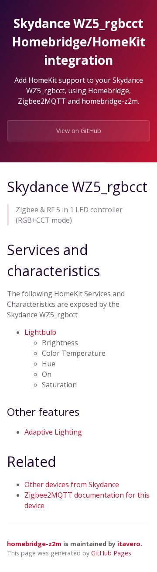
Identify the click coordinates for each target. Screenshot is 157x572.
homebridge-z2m (34, 544)
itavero (128, 544)
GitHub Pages (111, 553)
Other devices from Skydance (71, 484)
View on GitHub (78, 130)
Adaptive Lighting (53, 432)
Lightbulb (40, 332)
